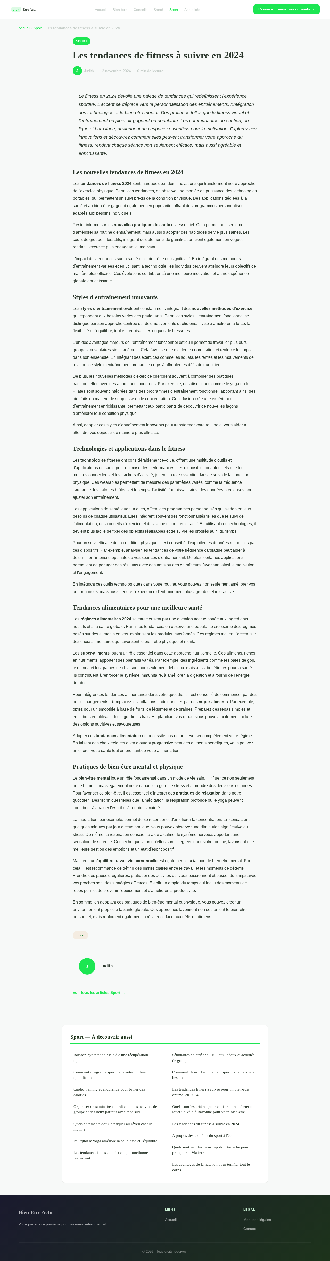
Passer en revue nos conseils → (286, 9)
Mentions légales (257, 1220)
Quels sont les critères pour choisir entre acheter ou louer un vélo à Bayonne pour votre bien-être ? (213, 1109)
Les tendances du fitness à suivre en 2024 (205, 1124)
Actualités (192, 9)
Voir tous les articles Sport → (99, 992)
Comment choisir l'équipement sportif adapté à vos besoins (213, 1075)
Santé (158, 9)
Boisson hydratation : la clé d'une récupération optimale (110, 1057)
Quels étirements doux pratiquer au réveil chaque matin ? (113, 1126)
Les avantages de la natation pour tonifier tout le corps (211, 1167)
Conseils (140, 9)
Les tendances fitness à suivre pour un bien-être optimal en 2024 (210, 1092)
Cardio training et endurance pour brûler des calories (109, 1092)
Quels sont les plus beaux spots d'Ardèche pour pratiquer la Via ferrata (210, 1150)
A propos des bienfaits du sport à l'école (204, 1135)
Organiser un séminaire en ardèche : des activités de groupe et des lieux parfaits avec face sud (115, 1109)
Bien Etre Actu (36, 1212)
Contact (249, 1229)
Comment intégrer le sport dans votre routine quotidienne (109, 1075)
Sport (173, 9)
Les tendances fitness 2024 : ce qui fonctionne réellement (110, 1155)
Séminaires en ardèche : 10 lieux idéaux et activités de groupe (213, 1057)
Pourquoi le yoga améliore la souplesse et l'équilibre (115, 1141)
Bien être (120, 9)
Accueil (100, 9)
